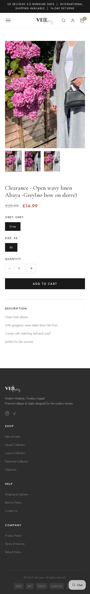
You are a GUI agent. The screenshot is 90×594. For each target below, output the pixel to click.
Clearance (10, 470)
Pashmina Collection (16, 461)
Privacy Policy (13, 536)
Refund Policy (13, 552)
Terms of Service (14, 544)
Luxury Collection (15, 453)
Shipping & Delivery (16, 494)
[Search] (64, 20)
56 (11, 247)
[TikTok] (15, 414)
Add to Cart (45, 284)
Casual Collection (15, 445)
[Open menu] (8, 20)
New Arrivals (12, 436)
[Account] (73, 20)
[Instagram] (7, 414)
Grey (12, 226)
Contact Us (11, 511)
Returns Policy (13, 502)
